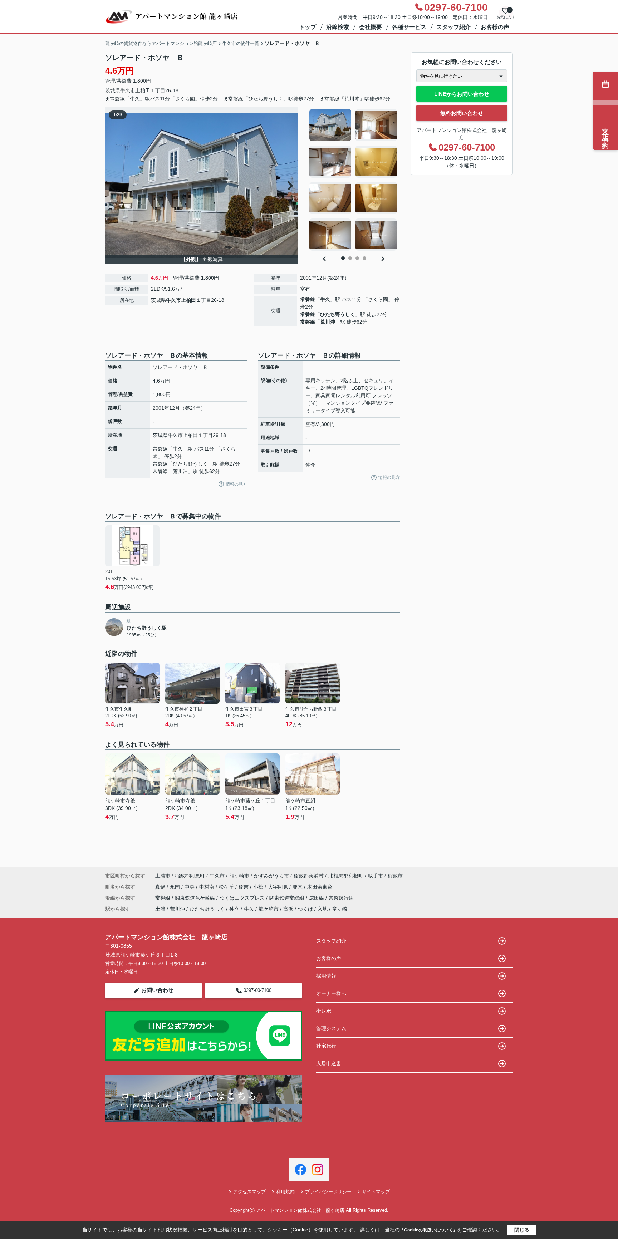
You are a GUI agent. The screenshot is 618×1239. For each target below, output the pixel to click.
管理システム (331, 1028)
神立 (234, 909)
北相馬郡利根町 (345, 876)
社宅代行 (326, 1046)
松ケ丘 (227, 887)
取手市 (375, 876)
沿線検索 (337, 27)
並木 (298, 887)
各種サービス (409, 27)
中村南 (207, 887)
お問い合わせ (157, 990)
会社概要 (370, 27)
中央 (190, 887)
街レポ (323, 1011)
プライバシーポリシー (328, 1191)
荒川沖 (327, 322)
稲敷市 (395, 876)
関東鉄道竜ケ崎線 (195, 898)
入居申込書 (328, 1063)
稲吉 (244, 887)
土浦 (160, 909)
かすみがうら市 (271, 876)
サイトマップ (376, 1191)
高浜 (288, 909)
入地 (323, 909)
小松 (259, 887)
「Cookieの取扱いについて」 (428, 1230)
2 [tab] (350, 258)
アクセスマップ (249, 1191)
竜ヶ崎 (339, 909)
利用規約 (285, 1191)
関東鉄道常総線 (287, 898)
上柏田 (142, 90)
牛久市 (127, 90)
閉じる (521, 1230)
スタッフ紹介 (453, 27)
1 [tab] (343, 258)
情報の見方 (236, 484)
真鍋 (161, 887)
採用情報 (326, 976)
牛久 (325, 299)
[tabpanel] (353, 180)
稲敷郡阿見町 (190, 876)
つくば (305, 909)
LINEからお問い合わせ (461, 94)
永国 (175, 887)
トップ (307, 27)
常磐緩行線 (341, 898)
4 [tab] (364, 258)
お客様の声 (495, 27)
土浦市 (162, 876)
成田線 (317, 898)
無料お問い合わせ (461, 113)
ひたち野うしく (337, 314)
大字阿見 (278, 887)
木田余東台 (319, 887)
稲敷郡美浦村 (309, 876)
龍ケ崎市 (239, 876)
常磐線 (307, 299)
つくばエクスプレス (243, 898)
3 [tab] (357, 258)
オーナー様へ (331, 993)
